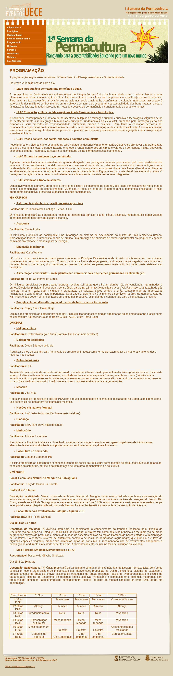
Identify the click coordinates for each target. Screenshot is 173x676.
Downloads (13, 53)
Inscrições (12, 31)
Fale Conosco (14, 61)
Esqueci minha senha (18, 38)
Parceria (11, 50)
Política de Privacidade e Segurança (20, 667)
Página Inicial (14, 27)
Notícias (11, 57)
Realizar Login (14, 35)
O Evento (12, 46)
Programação (14, 42)
